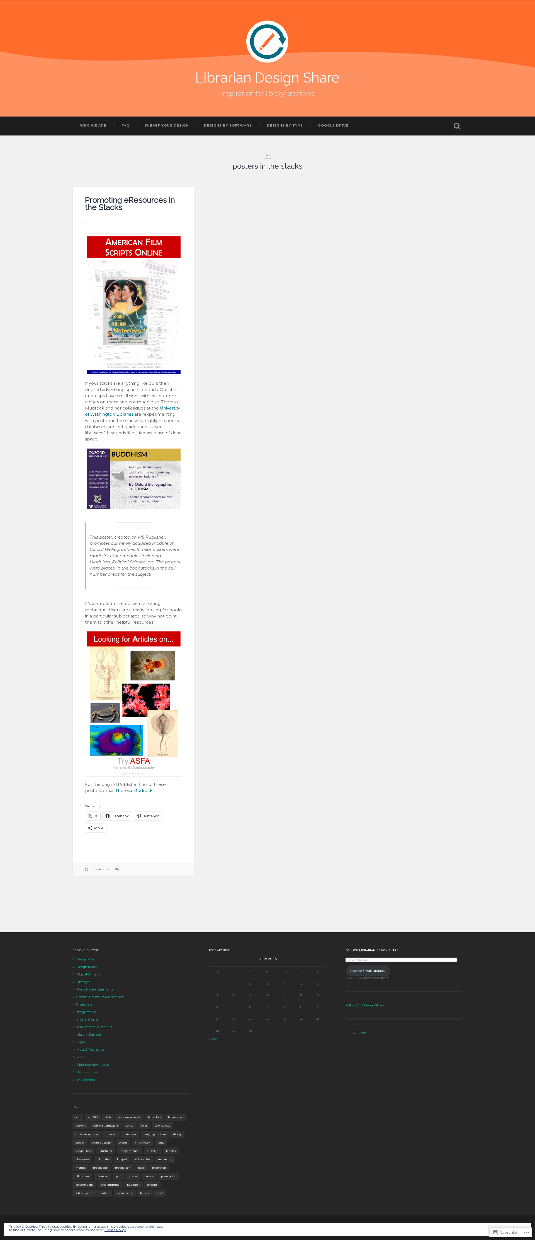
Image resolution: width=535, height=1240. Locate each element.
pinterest (102, 1176)
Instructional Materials (94, 1027)
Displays (82, 982)
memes (81, 1167)
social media (125, 1193)
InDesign (153, 1150)
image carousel (129, 1150)
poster (133, 1176)
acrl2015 (93, 1117)
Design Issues (86, 967)
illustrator (105, 1150)
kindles (171, 1150)
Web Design (85, 1080)
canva (129, 1125)
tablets (144, 1193)
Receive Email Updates (367, 971)
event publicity (101, 1142)
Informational (87, 1019)
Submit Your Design (167, 125)
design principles (155, 1134)
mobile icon (122, 1167)
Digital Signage (88, 974)
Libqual (122, 1159)
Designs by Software (228, 125)
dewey (177, 1134)
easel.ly (80, 1142)
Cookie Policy (115, 1230)
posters (149, 1176)
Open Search (457, 126)
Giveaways (84, 1004)
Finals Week (142, 1142)
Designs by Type (285, 125)
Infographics (86, 1012)
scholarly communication (92, 1193)
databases (130, 1134)
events (123, 1142)
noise (141, 1167)
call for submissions (105, 1125)
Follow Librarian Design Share (372, 950)
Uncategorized (87, 1072)
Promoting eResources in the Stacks (130, 203)
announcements (129, 1117)
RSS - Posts (357, 1033)
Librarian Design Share (267, 77)
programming (110, 1184)
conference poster (87, 1134)
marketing (165, 1159)
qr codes (152, 1184)
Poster (81, 1057)
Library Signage (88, 1034)
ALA (108, 1117)
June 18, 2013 (100, 869)
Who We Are (93, 125)
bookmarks (175, 1117)
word (159, 1193)
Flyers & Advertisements (94, 989)
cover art (111, 1134)
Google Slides (84, 1150)
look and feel (142, 1159)
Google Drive (333, 125)
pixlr (119, 1176)
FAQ (125, 125)
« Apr (213, 1039)
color (144, 1125)
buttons (81, 1125)
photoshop (159, 1167)
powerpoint (168, 1176)
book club (154, 1117)
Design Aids (85, 959)
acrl (78, 1117)
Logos (80, 1042)
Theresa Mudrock (133, 790)
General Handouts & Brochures (100, 997)
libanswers (82, 1159)
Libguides (103, 1159)
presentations (84, 1184)
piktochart (82, 1176)
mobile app (100, 1167)
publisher (133, 1184)
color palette (162, 1125)
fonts (161, 1142)
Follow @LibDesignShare (365, 1005)
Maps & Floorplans (90, 1050)
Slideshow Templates (92, 1065)
